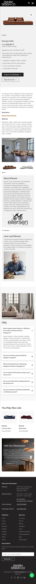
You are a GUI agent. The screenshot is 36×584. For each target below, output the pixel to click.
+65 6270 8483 (21, 504)
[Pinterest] (18, 577)
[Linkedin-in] (21, 577)
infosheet (9, 115)
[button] (32, 3)
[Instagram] (15, 577)
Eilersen (4, 35)
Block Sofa (22, 428)
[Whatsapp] (32, 575)
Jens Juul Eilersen (12, 236)
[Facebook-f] (11, 577)
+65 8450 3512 (21, 509)
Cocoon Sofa (6, 428)
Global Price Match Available (9, 46)
